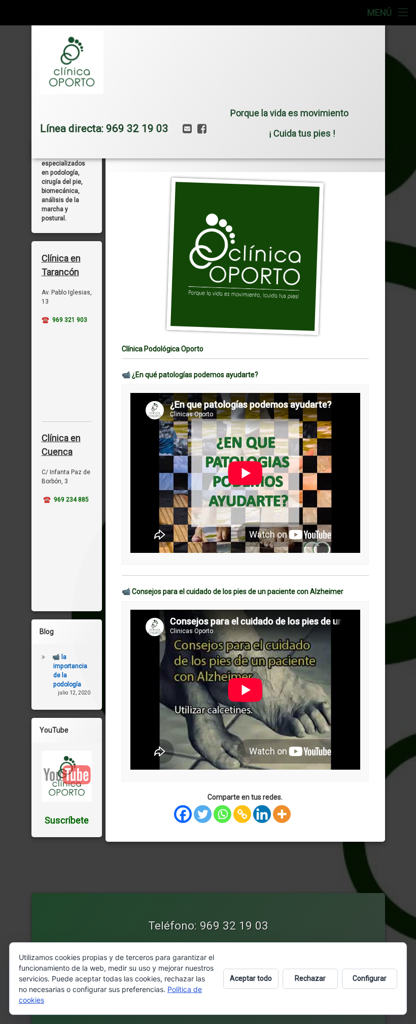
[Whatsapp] (222, 814)
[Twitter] (203, 814)
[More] (282, 814)
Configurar (370, 978)
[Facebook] (183, 814)
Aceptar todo (251, 978)
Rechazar (310, 978)
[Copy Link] (242, 814)
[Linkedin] (262, 814)
